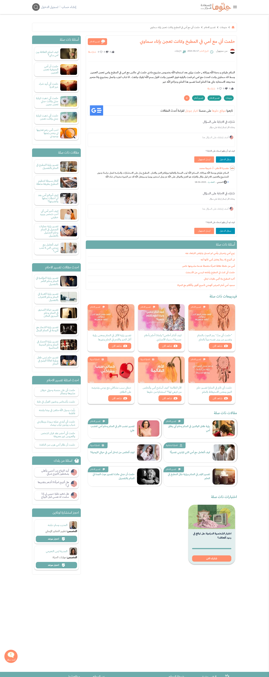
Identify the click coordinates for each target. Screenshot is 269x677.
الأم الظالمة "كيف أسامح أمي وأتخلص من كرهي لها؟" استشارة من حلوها (162, 389)
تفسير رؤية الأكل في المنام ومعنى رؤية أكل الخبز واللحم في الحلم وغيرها (112, 337)
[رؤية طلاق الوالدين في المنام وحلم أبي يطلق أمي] (223, 428)
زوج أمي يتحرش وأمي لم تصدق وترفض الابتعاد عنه (210, 253)
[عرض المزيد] (187, 98)
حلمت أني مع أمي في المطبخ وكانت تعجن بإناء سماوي (175, 27)
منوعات (223, 27)
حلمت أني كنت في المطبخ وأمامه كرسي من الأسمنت (210, 272)
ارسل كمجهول (204, 159)
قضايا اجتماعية (172, 445)
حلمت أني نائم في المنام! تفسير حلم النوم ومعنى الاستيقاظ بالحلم (214, 389)
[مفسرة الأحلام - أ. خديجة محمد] (232, 168)
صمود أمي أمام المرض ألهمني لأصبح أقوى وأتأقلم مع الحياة (206, 285)
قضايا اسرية (145, 359)
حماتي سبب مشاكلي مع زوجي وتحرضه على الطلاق (111, 389)
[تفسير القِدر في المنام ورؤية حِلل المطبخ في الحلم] (223, 476)
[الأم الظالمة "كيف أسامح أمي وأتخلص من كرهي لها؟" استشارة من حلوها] (161, 370)
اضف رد (211, 182)
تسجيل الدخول (49, 7)
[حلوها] (235, 7)
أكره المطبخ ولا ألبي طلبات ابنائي (219, 279)
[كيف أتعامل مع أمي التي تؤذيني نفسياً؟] (223, 452)
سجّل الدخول (225, 159)
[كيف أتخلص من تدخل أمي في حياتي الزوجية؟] (148, 452)
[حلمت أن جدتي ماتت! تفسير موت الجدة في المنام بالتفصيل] (148, 476)
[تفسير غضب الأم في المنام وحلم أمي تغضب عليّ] (148, 428)
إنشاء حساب (68, 7)
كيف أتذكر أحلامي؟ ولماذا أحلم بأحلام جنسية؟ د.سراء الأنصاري (163, 337)
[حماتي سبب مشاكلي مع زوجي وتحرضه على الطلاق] (111, 370)
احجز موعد (54, 539)
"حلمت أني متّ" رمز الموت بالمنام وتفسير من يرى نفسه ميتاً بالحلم (214, 337)
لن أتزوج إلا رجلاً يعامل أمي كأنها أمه (218, 260)
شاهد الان (217, 346)
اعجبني (220, 182)
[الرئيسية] (233, 27)
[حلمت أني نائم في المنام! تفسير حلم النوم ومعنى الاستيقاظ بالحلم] (211, 370)
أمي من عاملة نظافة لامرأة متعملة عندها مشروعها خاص (208, 266)
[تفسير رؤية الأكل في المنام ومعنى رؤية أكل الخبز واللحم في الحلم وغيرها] (111, 317)
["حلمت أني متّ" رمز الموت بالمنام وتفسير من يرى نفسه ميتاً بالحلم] (211, 317)
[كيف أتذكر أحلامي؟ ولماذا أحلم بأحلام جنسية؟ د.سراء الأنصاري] (161, 317)
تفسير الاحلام (210, 27)
